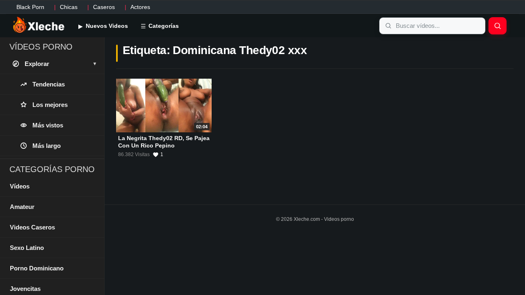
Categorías (163, 26)
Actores (140, 7)
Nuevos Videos (106, 26)
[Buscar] (497, 25)
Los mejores (50, 104)
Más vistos (47, 125)
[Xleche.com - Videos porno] (38, 25)
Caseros (104, 7)
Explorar (60, 63)
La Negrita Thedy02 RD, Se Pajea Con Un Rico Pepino (164, 142)
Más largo (46, 145)
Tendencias (48, 84)
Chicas (69, 7)
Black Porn (30, 7)
